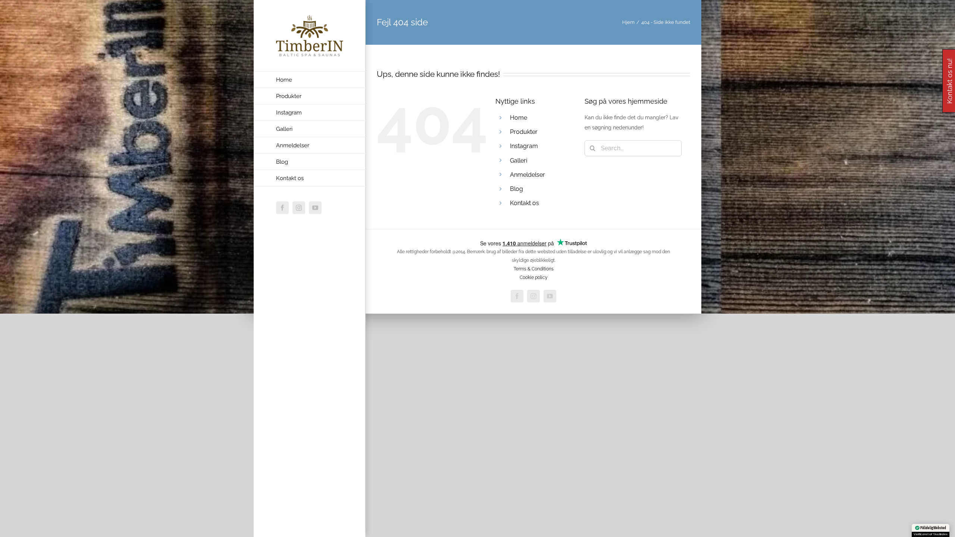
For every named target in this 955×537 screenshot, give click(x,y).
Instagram (524, 146)
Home (518, 117)
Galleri (518, 160)
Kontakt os (524, 203)
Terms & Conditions (534, 268)
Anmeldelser (527, 174)
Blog (516, 188)
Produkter (524, 131)
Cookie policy (534, 277)
